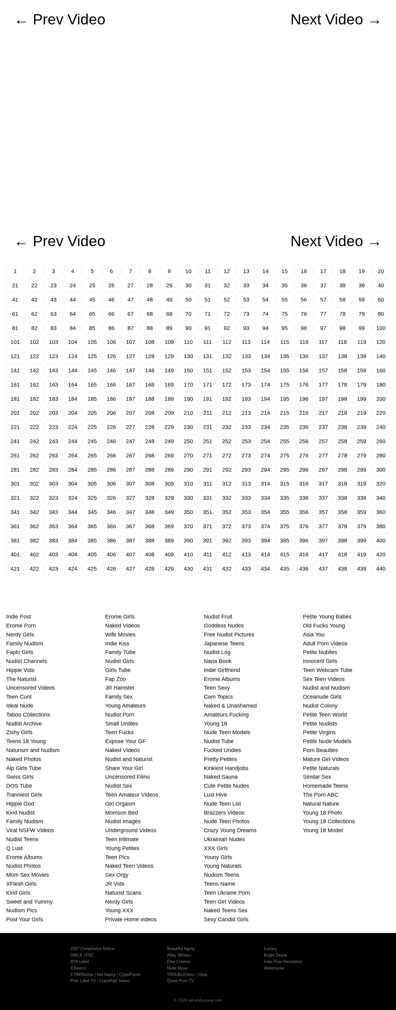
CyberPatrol (129, 974)
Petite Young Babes (327, 617)
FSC (90, 955)
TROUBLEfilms (181, 974)
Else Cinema (178, 961)
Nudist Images (123, 821)
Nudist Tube (219, 741)
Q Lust (14, 848)
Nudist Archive (24, 724)
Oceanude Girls (322, 697)
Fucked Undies (222, 750)
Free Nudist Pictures (229, 634)
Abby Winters (179, 955)
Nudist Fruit (218, 617)
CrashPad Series (114, 980)
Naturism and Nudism (33, 750)
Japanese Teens (224, 643)
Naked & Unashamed (230, 706)
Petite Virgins (319, 732)
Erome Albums (24, 857)
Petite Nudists (320, 724)
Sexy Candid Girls (226, 919)
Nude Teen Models (227, 732)
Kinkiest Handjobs (226, 768)
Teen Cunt (19, 697)
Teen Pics (117, 857)
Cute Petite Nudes (226, 786)
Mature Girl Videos (326, 759)
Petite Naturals (321, 768)
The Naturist (21, 679)
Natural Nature (321, 804)
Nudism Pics (21, 910)
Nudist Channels (26, 661)
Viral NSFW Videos (30, 830)
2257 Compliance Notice (92, 948)
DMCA (76, 955)
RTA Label (80, 961)
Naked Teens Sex (226, 910)
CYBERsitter (82, 974)
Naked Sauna (221, 777)
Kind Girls (18, 893)
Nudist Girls (119, 661)
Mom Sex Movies (27, 875)
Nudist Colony (320, 706)
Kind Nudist (20, 813)
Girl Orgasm (120, 804)
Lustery (270, 948)
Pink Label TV (83, 980)
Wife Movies (120, 634)
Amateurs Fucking (226, 715)
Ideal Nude (19, 706)
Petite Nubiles (320, 652)
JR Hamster (120, 688)
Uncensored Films (127, 777)
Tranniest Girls (24, 795)
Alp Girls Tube (23, 768)
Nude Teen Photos (227, 821)
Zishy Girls (19, 732)
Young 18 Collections (329, 821)
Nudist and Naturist (129, 759)
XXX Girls (216, 848)
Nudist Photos (23, 866)
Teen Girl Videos (224, 902)
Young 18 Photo (322, 813)
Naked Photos (23, 759)
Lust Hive (215, 795)
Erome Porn (21, 626)
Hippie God (20, 804)
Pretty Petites (220, 759)
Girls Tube (118, 670)
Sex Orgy (116, 875)
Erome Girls (120, 617)
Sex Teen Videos (324, 679)
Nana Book (217, 661)
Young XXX (119, 910)
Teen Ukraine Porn (227, 893)
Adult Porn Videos (325, 643)
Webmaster (274, 968)
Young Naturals (223, 866)
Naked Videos (122, 626)
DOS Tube (19, 786)
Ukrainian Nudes (224, 839)
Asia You (314, 634)
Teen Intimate (122, 839)
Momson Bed (121, 813)
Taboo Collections (28, 715)
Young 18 (215, 724)
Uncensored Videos (30, 688)
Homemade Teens (325, 786)
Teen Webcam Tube (327, 670)
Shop (202, 974)
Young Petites (122, 848)
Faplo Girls (19, 652)
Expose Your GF (125, 741)
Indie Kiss (117, 643)
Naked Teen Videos (129, 866)
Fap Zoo (115, 679)
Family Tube (120, 652)
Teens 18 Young (26, 741)
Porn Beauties (320, 750)
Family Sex (119, 697)
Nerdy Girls (20, 634)
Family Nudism (24, 643)
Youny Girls (218, 857)
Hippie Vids (20, 670)
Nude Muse (177, 968)
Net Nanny (106, 974)
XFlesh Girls (21, 884)
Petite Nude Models (327, 741)
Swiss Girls (20, 777)
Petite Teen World (325, 715)
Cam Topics (218, 697)
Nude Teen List (222, 804)
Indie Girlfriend (222, 670)
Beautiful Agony (181, 948)
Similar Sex (317, 777)
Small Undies (121, 724)
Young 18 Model (323, 830)
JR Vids (114, 884)
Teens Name (219, 884)
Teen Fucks (119, 732)
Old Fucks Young (324, 626)
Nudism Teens (221, 875)
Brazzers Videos (224, 813)
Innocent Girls (320, 661)
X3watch (78, 968)
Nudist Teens (22, 839)
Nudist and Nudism (326, 688)
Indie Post (18, 617)
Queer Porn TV (180, 980)
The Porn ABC (320, 795)
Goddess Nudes (224, 626)
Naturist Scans (123, 893)
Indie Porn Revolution (283, 961)
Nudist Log (217, 652)
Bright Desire (275, 955)
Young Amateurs (125, 706)
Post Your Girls (24, 919)
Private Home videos (131, 919)
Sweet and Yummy (29, 902)
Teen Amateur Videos (131, 795)
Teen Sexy (217, 688)
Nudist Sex (118, 786)
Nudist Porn (119, 715)
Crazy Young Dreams (230, 830)
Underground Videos (130, 830)
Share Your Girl (124, 768)
